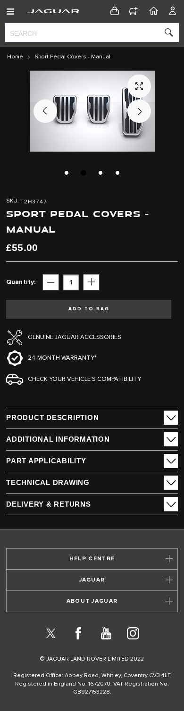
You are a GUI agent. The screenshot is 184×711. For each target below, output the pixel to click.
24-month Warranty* (62, 358)
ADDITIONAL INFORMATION (58, 439)
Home (15, 57)
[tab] (92, 417)
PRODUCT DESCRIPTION (52, 417)
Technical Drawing (48, 482)
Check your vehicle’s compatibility (84, 379)
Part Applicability (46, 461)
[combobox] (92, 32)
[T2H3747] (66, 173)
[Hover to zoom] (92, 111)
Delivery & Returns (48, 504)
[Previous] (45, 111)
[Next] (139, 111)
